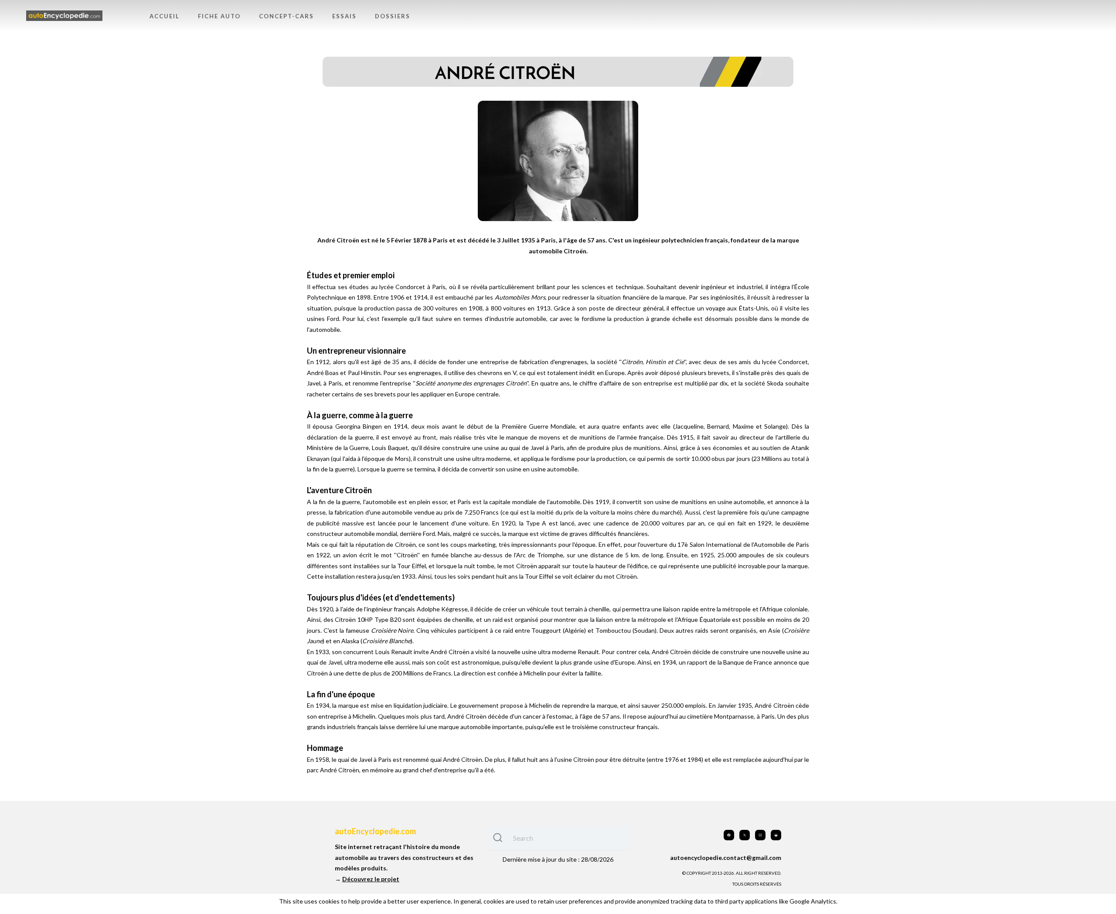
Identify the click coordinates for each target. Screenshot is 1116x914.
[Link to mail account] (776, 835)
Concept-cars (286, 16)
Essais (344, 16)
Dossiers (392, 16)
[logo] (64, 15)
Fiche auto (219, 16)
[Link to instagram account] (760, 835)
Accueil (165, 16)
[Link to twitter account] (744, 835)
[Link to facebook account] (729, 835)
